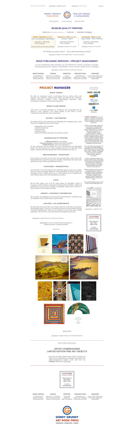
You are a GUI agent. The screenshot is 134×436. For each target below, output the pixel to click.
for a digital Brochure (60, 6)
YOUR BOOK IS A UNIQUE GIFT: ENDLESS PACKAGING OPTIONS (80, 77)
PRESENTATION (80, 73)
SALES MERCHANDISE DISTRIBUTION (67, 77)
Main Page (101, 5)
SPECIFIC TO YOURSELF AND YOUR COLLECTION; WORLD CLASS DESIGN (53, 77)
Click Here (51, 6)
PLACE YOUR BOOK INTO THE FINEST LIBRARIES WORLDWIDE (95, 77)
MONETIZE (67, 73)
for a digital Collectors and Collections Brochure (69, 70)
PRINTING (66, 394)
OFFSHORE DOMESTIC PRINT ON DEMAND (66, 398)
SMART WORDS (38, 73)
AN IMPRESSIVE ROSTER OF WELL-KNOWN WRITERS (38, 77)
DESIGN (53, 73)
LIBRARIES (95, 73)
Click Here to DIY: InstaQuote (42, 46)
